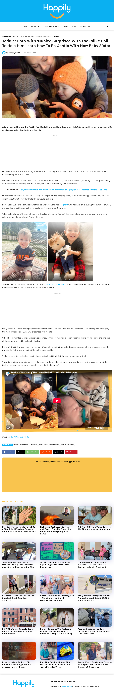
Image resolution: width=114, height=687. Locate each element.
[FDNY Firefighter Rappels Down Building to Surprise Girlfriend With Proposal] (19, 617)
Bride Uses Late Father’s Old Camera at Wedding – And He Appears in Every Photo (16, 664)
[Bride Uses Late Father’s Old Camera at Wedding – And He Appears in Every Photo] (19, 651)
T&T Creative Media (20, 437)
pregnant (63, 205)
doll (40, 444)
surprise (71, 444)
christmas (34, 444)
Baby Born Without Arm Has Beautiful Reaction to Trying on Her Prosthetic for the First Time (63, 190)
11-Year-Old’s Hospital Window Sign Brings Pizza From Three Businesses (55, 564)
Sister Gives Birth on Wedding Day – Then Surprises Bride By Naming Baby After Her (57, 598)
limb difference (54, 444)
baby (16, 444)
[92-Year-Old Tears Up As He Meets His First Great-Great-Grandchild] (95, 515)
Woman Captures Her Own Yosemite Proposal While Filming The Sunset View (94, 631)
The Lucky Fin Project (56, 284)
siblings (63, 444)
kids (45, 444)
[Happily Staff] (4, 53)
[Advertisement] (57, 152)
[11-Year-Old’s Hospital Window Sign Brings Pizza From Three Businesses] (57, 551)
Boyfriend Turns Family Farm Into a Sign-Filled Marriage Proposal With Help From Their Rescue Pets (19, 529)
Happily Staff (14, 53)
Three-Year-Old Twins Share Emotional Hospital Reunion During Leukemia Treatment (92, 564)
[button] (108, 26)
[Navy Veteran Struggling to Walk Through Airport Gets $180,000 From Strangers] (95, 584)
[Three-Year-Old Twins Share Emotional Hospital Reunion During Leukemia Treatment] (95, 551)
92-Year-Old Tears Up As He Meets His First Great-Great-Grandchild (94, 528)
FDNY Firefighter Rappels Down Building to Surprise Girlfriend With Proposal (17, 631)
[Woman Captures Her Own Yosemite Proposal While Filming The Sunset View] (95, 617)
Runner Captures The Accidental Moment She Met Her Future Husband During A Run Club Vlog (56, 631)
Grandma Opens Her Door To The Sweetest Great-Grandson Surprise (18, 598)
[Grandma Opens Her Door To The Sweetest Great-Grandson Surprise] (19, 584)
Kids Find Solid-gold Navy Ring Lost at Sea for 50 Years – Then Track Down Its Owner (55, 664)
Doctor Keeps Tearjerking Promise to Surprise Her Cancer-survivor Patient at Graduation (95, 664)
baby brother (24, 444)
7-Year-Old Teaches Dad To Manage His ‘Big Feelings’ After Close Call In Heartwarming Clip (18, 564)
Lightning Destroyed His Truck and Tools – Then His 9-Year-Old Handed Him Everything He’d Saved (55, 530)
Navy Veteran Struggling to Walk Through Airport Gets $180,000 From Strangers (94, 598)
